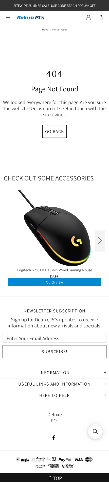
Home (45, 29)
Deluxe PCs (30, 18)
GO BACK (54, 131)
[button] (95, 431)
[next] (100, 241)
